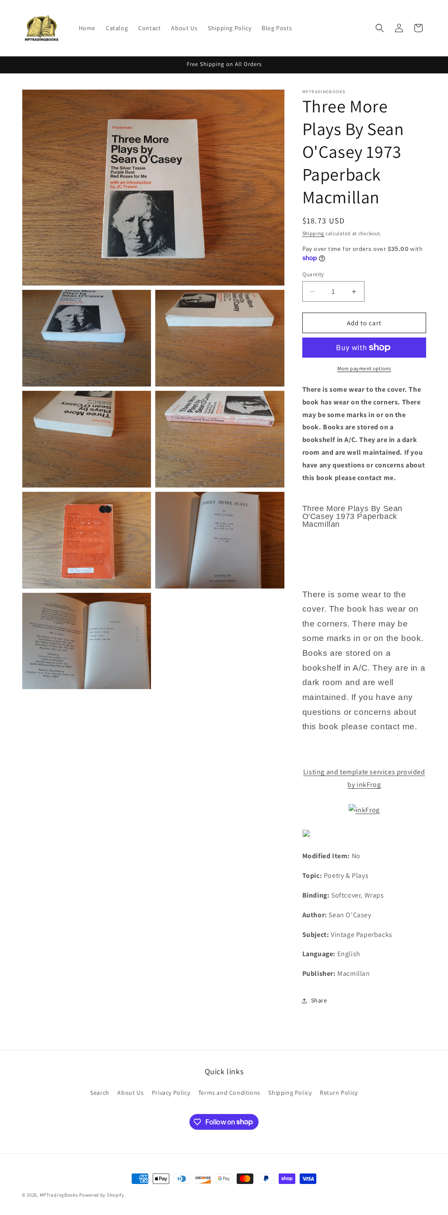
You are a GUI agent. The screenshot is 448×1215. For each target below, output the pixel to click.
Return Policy (339, 1093)
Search (99, 1093)
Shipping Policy (290, 1093)
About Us (130, 1093)
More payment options (364, 368)
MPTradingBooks (59, 1195)
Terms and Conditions (229, 1093)
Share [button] (319, 1000)
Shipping (313, 233)
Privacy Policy (171, 1093)
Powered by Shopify (101, 1195)
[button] (379, 28)
